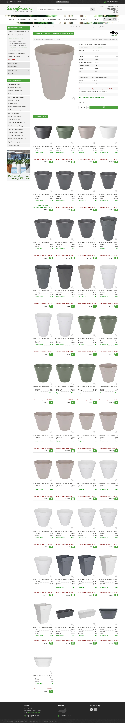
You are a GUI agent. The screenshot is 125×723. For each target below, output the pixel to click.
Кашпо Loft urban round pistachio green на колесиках (87, 338)
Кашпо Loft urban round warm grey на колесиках (108, 387)
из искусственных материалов (62, 27)
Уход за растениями (70, 19)
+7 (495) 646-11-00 (111, 7)
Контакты (97, 19)
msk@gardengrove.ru (33, 712)
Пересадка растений (53, 19)
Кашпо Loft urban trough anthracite (65, 627)
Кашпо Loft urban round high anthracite (108, 242)
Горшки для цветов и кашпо (45, 27)
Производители (85, 19)
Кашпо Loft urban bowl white (108, 146)
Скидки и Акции (39, 19)
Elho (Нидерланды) (97, 48)
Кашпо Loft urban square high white (108, 579)
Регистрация (114, 1)
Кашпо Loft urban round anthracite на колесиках (43, 194)
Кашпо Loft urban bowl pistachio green (65, 146)
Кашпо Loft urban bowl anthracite (43, 146)
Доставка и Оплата (24, 19)
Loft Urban (76, 27)
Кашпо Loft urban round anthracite (108, 194)
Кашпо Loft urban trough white (87, 627)
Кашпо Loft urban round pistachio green (43, 387)
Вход (108, 1)
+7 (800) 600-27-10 (111, 9)
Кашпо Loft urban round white (65, 531)
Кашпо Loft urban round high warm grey (87, 290)
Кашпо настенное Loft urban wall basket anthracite (108, 627)
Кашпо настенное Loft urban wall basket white (43, 675)
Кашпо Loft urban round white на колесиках (87, 483)
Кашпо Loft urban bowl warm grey (87, 146)
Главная (11, 19)
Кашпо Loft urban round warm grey (87, 435)
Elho (72, 27)
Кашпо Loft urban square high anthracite (65, 579)
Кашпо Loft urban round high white (108, 290)
